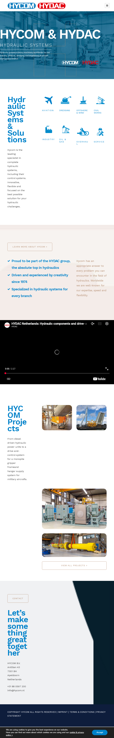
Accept (99, 732)
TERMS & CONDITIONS (81, 712)
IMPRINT (63, 712)
